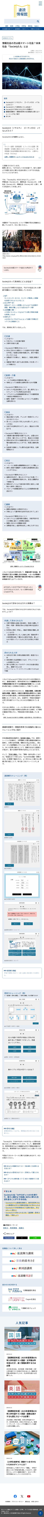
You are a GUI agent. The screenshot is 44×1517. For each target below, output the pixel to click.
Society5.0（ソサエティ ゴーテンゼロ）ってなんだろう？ (22, 103)
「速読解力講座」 (25, 738)
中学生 (24, 26)
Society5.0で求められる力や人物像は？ (19, 109)
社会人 (36, 26)
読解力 (21, 1228)
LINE (35, 1238)
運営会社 (27, 1501)
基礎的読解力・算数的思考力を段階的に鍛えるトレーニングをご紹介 (23, 113)
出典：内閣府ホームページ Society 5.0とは (19, 157)
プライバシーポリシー (18, 1501)
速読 (6, 26)
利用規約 (7, 1501)
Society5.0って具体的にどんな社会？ (19, 107)
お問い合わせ (35, 1501)
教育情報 (13, 1228)
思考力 (5, 1228)
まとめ (8, 116)
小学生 (17, 26)
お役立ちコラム (7, 38)
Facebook (9, 1238)
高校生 (30, 26)
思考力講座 (10, 1128)
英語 (11, 26)
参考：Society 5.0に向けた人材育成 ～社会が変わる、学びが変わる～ (22, 717)
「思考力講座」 (13, 754)
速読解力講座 (11, 970)
